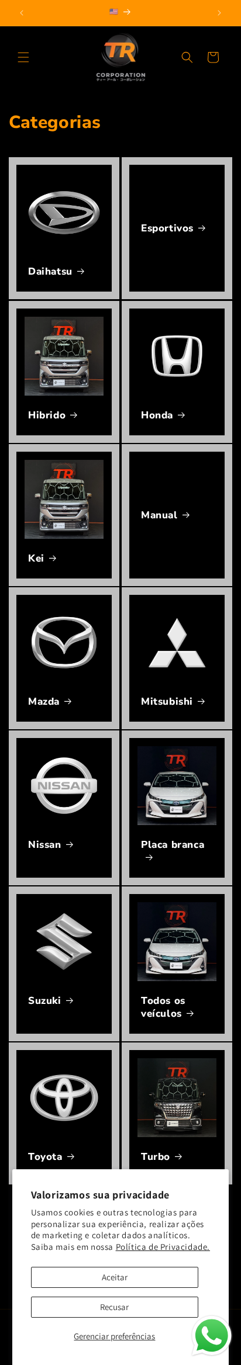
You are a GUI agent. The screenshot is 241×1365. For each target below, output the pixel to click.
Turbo (155, 1157)
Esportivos (167, 228)
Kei (36, 558)
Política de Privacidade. (163, 1246)
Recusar (114, 1306)
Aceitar (115, 1277)
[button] (23, 57)
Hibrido (47, 415)
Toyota (45, 1157)
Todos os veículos (163, 1007)
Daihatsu (50, 271)
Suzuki (44, 1001)
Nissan (44, 845)
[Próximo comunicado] (219, 13)
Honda (157, 415)
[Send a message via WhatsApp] (211, 1335)
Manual (159, 514)
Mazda (44, 701)
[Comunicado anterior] (22, 13)
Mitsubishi (167, 701)
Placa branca (172, 845)
